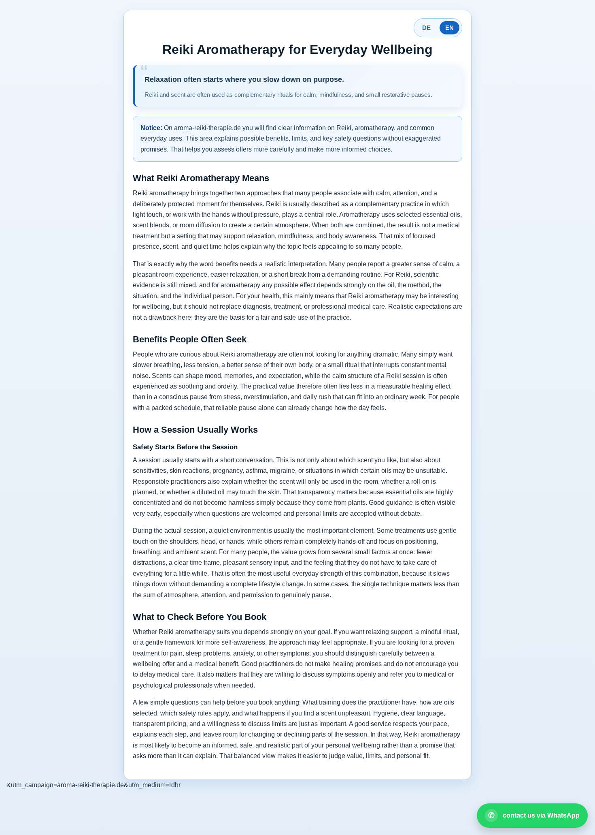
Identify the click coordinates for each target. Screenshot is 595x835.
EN (449, 27)
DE (426, 27)
